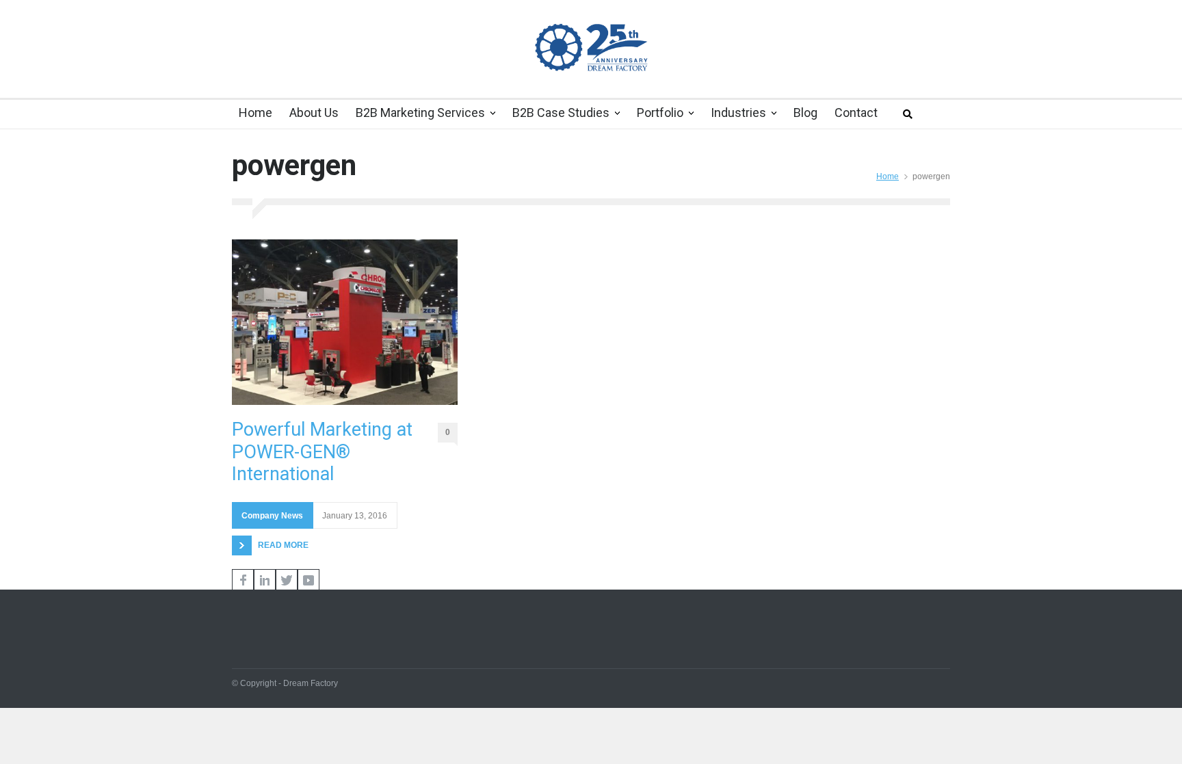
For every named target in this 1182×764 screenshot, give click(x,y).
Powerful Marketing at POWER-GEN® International (322, 452)
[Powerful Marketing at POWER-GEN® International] (345, 322)
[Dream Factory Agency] (591, 46)
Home (887, 176)
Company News (272, 516)
